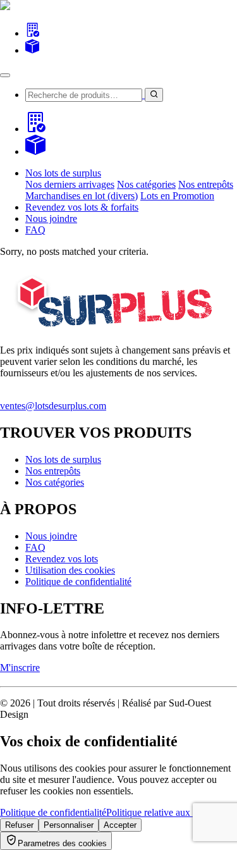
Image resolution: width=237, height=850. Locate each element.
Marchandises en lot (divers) (81, 195)
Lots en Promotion (177, 195)
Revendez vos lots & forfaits (81, 207)
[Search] (32, 33)
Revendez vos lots (61, 558)
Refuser (19, 825)
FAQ (35, 230)
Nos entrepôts (205, 184)
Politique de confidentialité (78, 581)
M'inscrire (20, 667)
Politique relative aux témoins (165, 812)
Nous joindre (51, 218)
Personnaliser (69, 825)
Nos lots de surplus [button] (63, 173)
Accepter (120, 825)
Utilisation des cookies (70, 570)
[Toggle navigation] (5, 75)
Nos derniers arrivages (69, 184)
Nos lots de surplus (63, 459)
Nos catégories (146, 184)
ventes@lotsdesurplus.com (53, 405)
